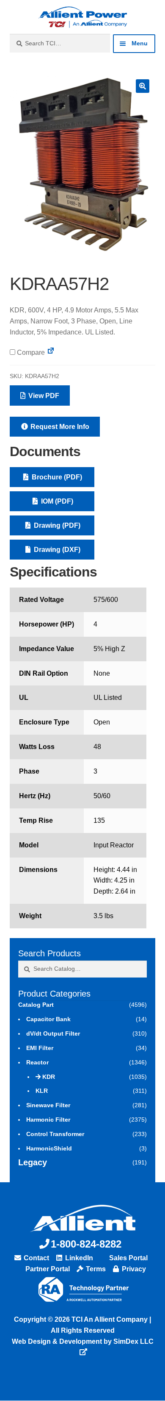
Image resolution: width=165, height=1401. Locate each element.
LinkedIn (78, 1258)
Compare (30, 352)
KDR (48, 1076)
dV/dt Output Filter (53, 1033)
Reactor (37, 1062)
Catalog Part (36, 1004)
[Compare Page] (51, 352)
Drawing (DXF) (56, 549)
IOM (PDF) (56, 501)
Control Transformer (55, 1134)
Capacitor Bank (48, 1019)
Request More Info (59, 426)
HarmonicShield (49, 1148)
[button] (142, 86)
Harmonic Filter (48, 1119)
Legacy (32, 1162)
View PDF (43, 395)
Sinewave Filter (48, 1105)
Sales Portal (127, 1258)
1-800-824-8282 (86, 1244)
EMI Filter (39, 1047)
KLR (42, 1090)
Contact (35, 1258)
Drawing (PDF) (56, 525)
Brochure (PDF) (56, 477)
